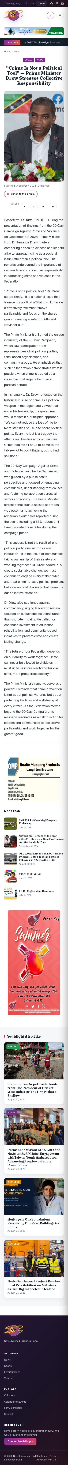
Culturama (10, 1395)
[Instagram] (56, 3)
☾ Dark (41, 3)
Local (17, 51)
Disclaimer (42, 1456)
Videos (8, 1378)
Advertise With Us (46, 1459)
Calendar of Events (15, 1401)
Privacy (54, 1456)
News (7, 1359)
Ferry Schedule (13, 1407)
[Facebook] (51, 3)
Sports (8, 1365)
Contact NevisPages (20, 1441)
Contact (8, 1414)
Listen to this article (21, 194)
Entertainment (12, 1371)
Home (7, 51)
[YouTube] (62, 3)
